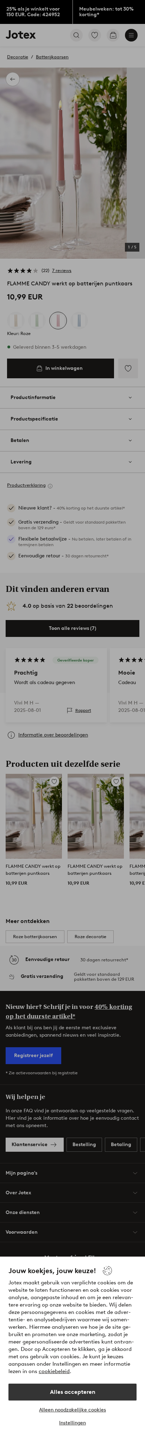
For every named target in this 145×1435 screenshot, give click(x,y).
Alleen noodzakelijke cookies (72, 1410)
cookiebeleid (54, 1371)
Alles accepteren (72, 1392)
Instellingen (72, 1423)
